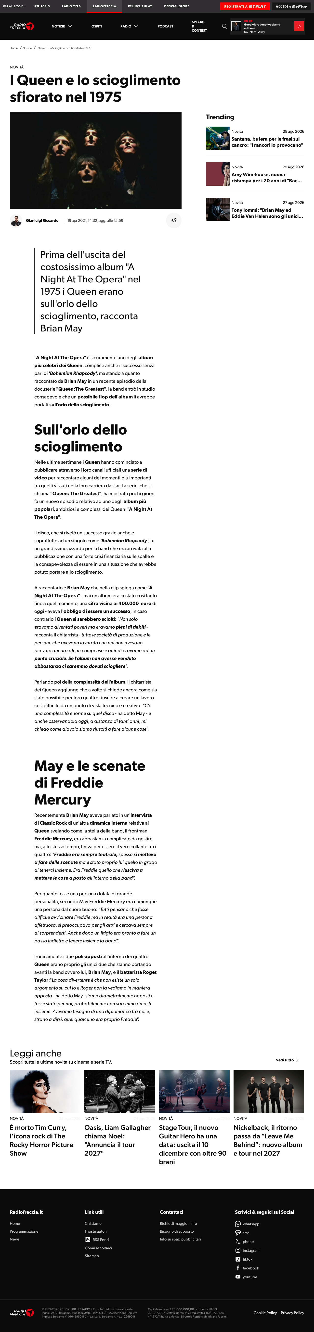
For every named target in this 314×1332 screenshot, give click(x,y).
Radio (125, 26)
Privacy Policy (292, 1312)
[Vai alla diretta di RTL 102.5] (299, 26)
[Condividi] (174, 220)
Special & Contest (199, 25)
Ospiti (97, 26)
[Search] (224, 26)
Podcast (165, 26)
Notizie (58, 26)
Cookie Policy (265, 1312)
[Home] (22, 26)
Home (14, 48)
